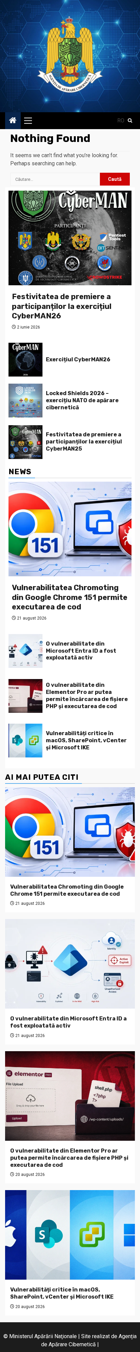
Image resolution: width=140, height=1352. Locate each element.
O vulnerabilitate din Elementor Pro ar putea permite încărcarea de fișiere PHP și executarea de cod (87, 695)
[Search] (130, 120)
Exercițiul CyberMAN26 (78, 359)
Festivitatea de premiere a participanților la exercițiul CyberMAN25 (84, 441)
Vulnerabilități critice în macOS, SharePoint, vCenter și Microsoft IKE (86, 740)
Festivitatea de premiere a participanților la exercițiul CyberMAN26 (61, 306)
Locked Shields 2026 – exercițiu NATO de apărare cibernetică (82, 400)
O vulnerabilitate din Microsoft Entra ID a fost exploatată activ (81, 651)
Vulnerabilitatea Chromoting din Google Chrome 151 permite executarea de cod (69, 597)
